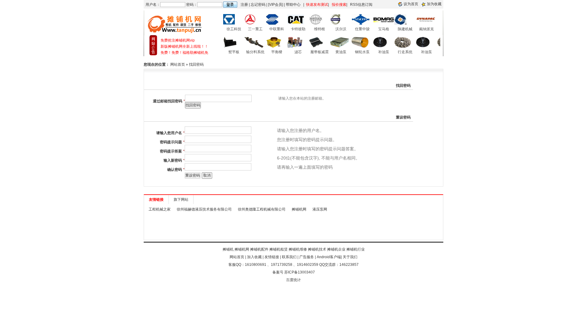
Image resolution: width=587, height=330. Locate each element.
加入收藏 (254, 257)
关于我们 (350, 257)
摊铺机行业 (355, 249)
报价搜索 (339, 4)
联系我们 (289, 257)
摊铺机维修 (298, 249)
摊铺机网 (299, 209)
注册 (244, 4)
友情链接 (271, 257)
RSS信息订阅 (361, 4)
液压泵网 (319, 209)
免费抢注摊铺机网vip (178, 40)
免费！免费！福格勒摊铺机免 (184, 52)
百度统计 (293, 280)
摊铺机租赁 (278, 249)
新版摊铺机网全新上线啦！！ (184, 46)
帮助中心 (293, 4)
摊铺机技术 (317, 249)
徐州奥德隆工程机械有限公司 (262, 209)
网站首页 (177, 64)
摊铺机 (228, 249)
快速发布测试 (317, 4)
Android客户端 (329, 257)
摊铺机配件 (259, 249)
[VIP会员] (275, 4)
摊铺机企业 (336, 249)
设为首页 (411, 4)
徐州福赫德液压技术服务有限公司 (204, 209)
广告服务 (306, 257)
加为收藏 (434, 4)
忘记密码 (258, 4)
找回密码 (196, 64)
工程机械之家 (160, 209)
